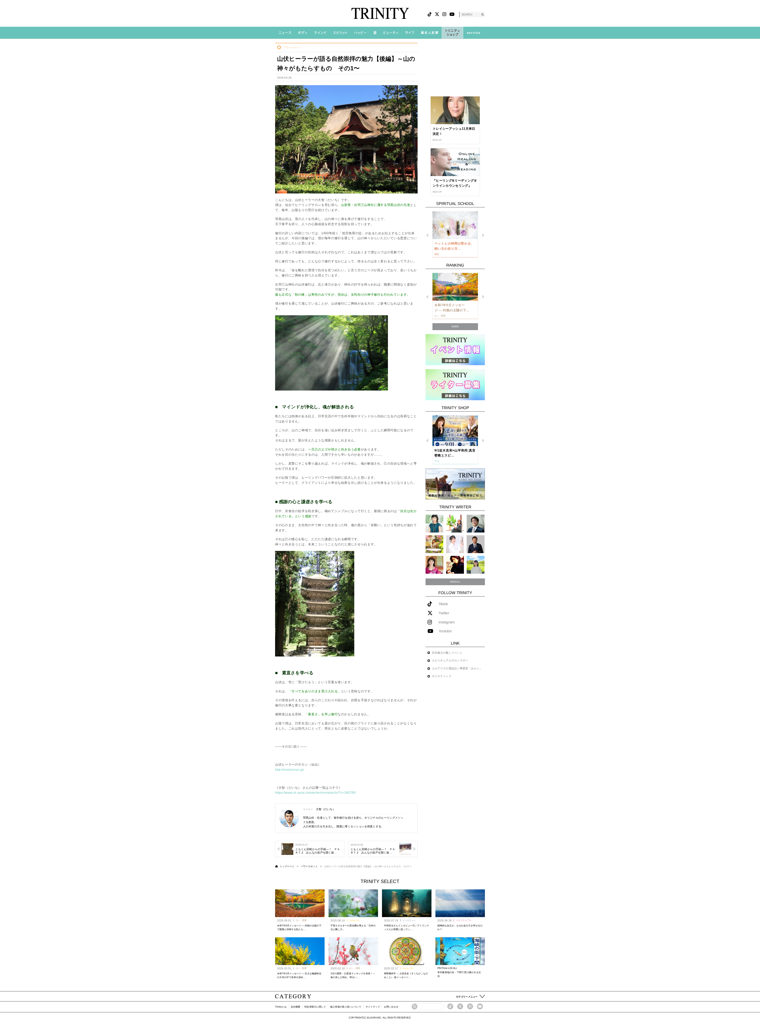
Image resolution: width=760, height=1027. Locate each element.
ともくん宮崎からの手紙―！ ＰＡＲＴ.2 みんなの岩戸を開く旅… (317, 851)
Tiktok (443, 604)
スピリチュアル (463, 920)
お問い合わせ (391, 1006)
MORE (455, 326)
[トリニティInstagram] (444, 14)
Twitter (444, 613)
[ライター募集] (455, 384)
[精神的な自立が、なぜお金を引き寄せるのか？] (460, 903)
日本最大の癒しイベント (447, 652)
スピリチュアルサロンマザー (450, 660)
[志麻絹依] (434, 523)
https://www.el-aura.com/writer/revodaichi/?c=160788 (315, 792)
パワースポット (292, 47)
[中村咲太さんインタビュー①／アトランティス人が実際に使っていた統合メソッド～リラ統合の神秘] (406, 903)
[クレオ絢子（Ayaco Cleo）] (434, 544)
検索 (482, 14)
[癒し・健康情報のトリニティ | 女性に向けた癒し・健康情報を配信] (380, 13)
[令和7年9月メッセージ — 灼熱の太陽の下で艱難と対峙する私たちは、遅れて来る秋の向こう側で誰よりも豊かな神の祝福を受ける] (300, 903)
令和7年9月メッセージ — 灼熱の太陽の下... (451, 307)
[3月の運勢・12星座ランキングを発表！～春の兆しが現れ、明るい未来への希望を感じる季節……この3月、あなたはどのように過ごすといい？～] (353, 951)
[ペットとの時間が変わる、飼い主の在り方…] (455, 225)
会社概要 (295, 1006)
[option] (455, 234)
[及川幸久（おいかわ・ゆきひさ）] (475, 544)
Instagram (447, 622)
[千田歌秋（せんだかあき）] (455, 565)
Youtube (445, 631)
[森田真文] (455, 544)
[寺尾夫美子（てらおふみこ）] (434, 565)
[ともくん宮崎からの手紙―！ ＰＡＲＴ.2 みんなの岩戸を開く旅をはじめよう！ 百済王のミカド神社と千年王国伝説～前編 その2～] (287, 848)
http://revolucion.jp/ (289, 769)
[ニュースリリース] (455, 484)
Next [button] (483, 235)
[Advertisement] (455, 67)
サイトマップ (373, 1006)
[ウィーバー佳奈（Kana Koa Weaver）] (455, 523)
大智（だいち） (325, 809)
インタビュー (409, 920)
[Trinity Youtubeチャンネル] (480, 1006)
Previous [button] (427, 235)
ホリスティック (441, 676)
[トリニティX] (437, 14)
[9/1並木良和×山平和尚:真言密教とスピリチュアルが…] (455, 430)
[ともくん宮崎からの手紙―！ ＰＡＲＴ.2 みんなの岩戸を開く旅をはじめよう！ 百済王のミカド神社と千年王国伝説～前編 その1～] (405, 848)
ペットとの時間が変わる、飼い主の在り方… (454, 246)
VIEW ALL (455, 581)
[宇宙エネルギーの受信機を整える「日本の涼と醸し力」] (353, 903)
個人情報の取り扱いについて (345, 1006)
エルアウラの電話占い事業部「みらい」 (457, 668)
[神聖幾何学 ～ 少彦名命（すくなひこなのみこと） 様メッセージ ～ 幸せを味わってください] (406, 951)
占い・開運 (301, 920)
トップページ (287, 866)
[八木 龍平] (475, 523)
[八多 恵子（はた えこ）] (475, 565)
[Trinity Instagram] (470, 1006)
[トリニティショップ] (452, 33)
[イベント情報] (455, 349)
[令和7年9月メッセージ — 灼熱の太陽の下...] (455, 287)
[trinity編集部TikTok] (450, 1006)
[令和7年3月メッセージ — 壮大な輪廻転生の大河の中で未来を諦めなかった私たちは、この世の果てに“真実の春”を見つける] (300, 951)
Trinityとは (281, 1006)
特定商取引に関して (315, 1006)
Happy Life (354, 920)
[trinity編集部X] (460, 1006)
